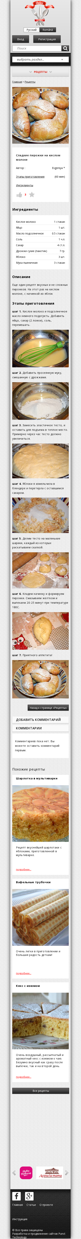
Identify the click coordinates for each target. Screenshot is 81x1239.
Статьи (31, 1205)
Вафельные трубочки (33, 882)
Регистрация (47, 39)
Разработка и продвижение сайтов (35, 1233)
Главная (17, 81)
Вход (20, 39)
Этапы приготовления (30, 176)
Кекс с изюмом (28, 986)
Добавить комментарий (38, 720)
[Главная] (39, 24)
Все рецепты (41, 1091)
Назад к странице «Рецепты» (48, 708)
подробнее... (23, 869)
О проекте (46, 1205)
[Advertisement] (40, 1125)
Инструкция (19, 1219)
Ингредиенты (24, 185)
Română (48, 30)
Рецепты (30, 81)
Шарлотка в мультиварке (37, 778)
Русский (32, 30)
